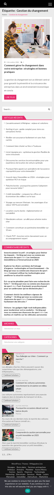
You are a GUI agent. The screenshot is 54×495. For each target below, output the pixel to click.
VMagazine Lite (36, 463)
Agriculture (32, 476)
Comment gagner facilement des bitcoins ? (23, 300)
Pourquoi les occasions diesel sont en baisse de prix (32, 409)
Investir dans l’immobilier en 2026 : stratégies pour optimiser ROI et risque (27, 178)
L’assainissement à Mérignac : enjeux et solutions (27, 123)
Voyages (11, 467)
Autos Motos (22, 380)
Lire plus (10, 97)
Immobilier (21, 476)
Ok (27, 491)
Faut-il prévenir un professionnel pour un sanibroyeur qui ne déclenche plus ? (25, 287)
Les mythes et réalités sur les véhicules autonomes (26, 313)
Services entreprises (37, 467)
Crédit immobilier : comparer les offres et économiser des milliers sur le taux (23, 195)
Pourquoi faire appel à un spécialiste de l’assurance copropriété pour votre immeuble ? (28, 170)
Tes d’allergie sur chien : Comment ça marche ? (32, 357)
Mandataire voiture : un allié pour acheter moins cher (26, 220)
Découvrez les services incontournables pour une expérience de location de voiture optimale (27, 161)
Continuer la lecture (11, 375)
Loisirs (46, 474)
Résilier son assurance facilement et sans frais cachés (26, 138)
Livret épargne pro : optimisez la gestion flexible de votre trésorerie (28, 153)
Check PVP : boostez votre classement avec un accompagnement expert (26, 237)
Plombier (29, 469)
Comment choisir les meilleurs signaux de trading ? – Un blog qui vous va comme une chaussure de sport (23, 296)
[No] (50, 486)
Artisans (20, 469)
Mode (38, 474)
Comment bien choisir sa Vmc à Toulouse (23, 146)
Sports (20, 472)
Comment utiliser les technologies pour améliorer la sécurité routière (24, 274)
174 (8, 454)
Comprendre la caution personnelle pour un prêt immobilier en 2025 (33, 433)
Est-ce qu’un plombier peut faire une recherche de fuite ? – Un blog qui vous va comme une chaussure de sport (27, 283)
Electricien (20, 474)
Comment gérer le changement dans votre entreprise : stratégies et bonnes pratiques (25, 68)
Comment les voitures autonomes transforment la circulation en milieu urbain (31, 386)
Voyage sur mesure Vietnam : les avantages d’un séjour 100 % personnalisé (27, 203)
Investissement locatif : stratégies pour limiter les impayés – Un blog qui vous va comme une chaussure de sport (25, 255)
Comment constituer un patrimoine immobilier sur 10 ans (27, 228)
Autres (12, 472)
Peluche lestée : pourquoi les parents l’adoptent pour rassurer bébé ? (26, 186)
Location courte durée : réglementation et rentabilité (24, 212)
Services (30, 474)
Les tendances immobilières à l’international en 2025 (22, 258)
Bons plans (21, 467)
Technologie (39, 472)
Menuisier (10, 476)
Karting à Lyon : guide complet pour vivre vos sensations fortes (25, 130)
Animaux (20, 354)
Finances (20, 430)
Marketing (10, 474)
